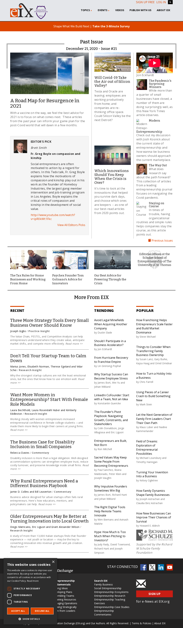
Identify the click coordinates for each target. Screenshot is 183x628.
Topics (86, 10)
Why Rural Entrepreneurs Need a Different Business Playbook (44, 483)
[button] (30, 619)
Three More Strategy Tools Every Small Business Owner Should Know (49, 323)
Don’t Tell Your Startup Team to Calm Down (48, 358)
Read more (33, 580)
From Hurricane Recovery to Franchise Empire (111, 360)
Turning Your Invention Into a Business (152, 474)
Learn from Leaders (63, 610)
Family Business (103, 584)
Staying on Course (156, 205)
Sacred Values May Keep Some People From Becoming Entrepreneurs (111, 461)
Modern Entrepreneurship (149, 126)
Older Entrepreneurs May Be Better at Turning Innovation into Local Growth (49, 519)
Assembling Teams (63, 595)
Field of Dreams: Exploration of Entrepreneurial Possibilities (147, 447)
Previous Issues (162, 240)
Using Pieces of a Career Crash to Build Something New (153, 396)
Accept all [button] (18, 610)
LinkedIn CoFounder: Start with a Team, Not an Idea (111, 397)
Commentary (40, 452)
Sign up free (145, 2)
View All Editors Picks (71, 225)
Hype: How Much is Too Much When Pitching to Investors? (110, 536)
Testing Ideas (60, 588)
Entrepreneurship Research (109, 595)
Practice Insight (39, 331)
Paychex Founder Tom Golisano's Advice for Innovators (68, 279)
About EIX (163, 10)
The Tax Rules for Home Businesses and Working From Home (28, 279)
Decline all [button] (42, 610)
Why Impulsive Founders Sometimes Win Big (110, 488)
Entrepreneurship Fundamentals (63, 582)
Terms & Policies (141, 623)
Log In (161, 2)
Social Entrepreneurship (107, 588)
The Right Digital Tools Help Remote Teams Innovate (109, 511)
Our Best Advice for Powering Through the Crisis (110, 279)
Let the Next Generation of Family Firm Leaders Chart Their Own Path (154, 419)
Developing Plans (62, 592)
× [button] (53, 562)
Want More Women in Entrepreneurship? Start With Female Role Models (49, 399)
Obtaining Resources (64, 599)
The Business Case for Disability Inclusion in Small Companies (42, 444)
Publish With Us (140, 10)
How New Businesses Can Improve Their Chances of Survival (153, 517)
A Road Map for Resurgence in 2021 (45, 103)
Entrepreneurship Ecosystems (111, 592)
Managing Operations (64, 603)
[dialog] (30, 591)
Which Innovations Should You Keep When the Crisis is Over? (111, 177)
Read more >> (74, 343)
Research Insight (30, 370)
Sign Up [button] (154, 594)
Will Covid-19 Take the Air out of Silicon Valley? (112, 81)
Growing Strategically (64, 607)
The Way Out (158, 165)
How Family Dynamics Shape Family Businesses (153, 493)
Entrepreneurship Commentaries (104, 612)
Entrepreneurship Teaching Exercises (109, 601)
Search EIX (100, 580)
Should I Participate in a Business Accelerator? (110, 343)
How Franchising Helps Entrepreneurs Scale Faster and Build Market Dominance (154, 326)
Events (103, 10)
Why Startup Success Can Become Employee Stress (111, 376)
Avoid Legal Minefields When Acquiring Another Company (110, 324)
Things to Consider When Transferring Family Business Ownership (153, 351)
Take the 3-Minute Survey (111, 26)
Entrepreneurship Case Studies (111, 607)
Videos (119, 10)
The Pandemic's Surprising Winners (160, 84)
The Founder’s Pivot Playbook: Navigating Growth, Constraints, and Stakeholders (111, 418)
